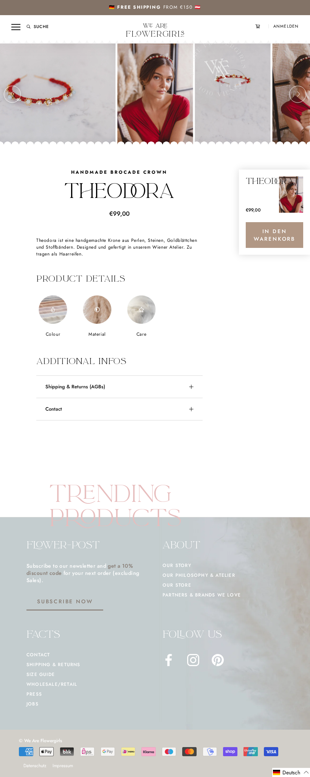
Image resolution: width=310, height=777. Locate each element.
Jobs (32, 704)
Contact (53, 409)
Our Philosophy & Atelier (199, 575)
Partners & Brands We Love (202, 595)
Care (141, 334)
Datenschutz (34, 765)
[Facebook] (169, 660)
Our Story (177, 565)
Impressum (63, 765)
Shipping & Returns (53, 665)
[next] (297, 94)
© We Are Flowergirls (40, 740)
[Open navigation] (15, 26)
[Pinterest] (218, 660)
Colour (53, 334)
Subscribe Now (65, 601)
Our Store (177, 585)
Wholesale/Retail (51, 684)
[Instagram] (193, 660)
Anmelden (286, 26)
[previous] (12, 94)
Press (34, 694)
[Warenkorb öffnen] (262, 26)
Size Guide (40, 674)
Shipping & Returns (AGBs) (75, 386)
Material (97, 334)
